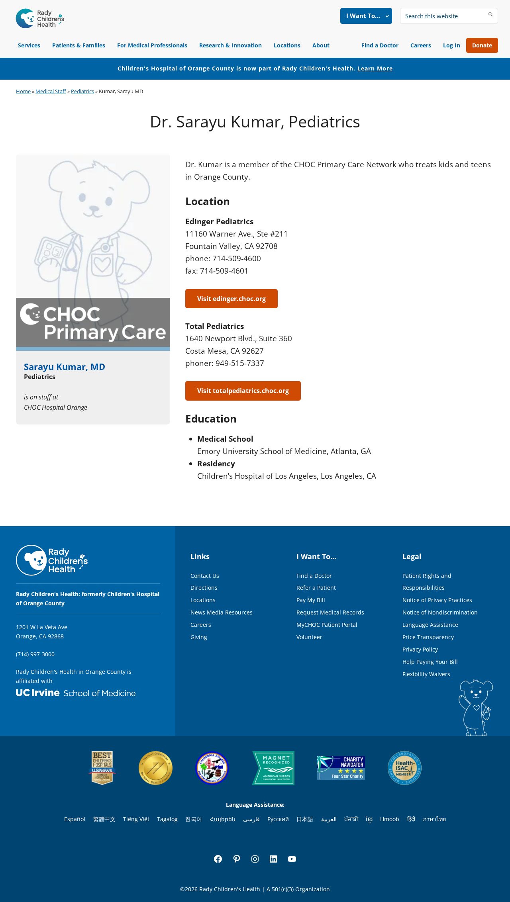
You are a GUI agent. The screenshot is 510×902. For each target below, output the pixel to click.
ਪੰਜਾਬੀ (351, 819)
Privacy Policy (420, 649)
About (321, 45)
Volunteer (309, 637)
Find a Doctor (379, 45)
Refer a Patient (316, 587)
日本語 (304, 819)
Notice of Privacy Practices (437, 600)
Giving (198, 637)
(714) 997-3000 (35, 654)
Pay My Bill (310, 600)
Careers (420, 45)
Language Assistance (430, 624)
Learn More (375, 68)
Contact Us (204, 575)
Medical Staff (50, 91)
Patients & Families (78, 45)
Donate (482, 45)
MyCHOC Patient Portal (326, 624)
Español (74, 819)
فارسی (251, 819)
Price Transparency (428, 637)
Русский (278, 819)
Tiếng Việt (136, 819)
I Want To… (363, 16)
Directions (204, 587)
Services (29, 45)
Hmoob (389, 819)
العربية (329, 819)
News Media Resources (221, 612)
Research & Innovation (230, 45)
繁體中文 (104, 819)
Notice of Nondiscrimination (440, 612)
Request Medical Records (330, 612)
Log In (451, 45)
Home (23, 91)
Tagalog (167, 819)
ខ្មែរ (369, 819)
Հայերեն (222, 819)
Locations (287, 45)
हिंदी (411, 819)
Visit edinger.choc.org (231, 298)
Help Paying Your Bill (430, 661)
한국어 (193, 819)
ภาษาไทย (434, 819)
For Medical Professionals (152, 45)
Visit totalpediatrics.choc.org (243, 390)
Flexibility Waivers (426, 674)
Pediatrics (82, 91)
